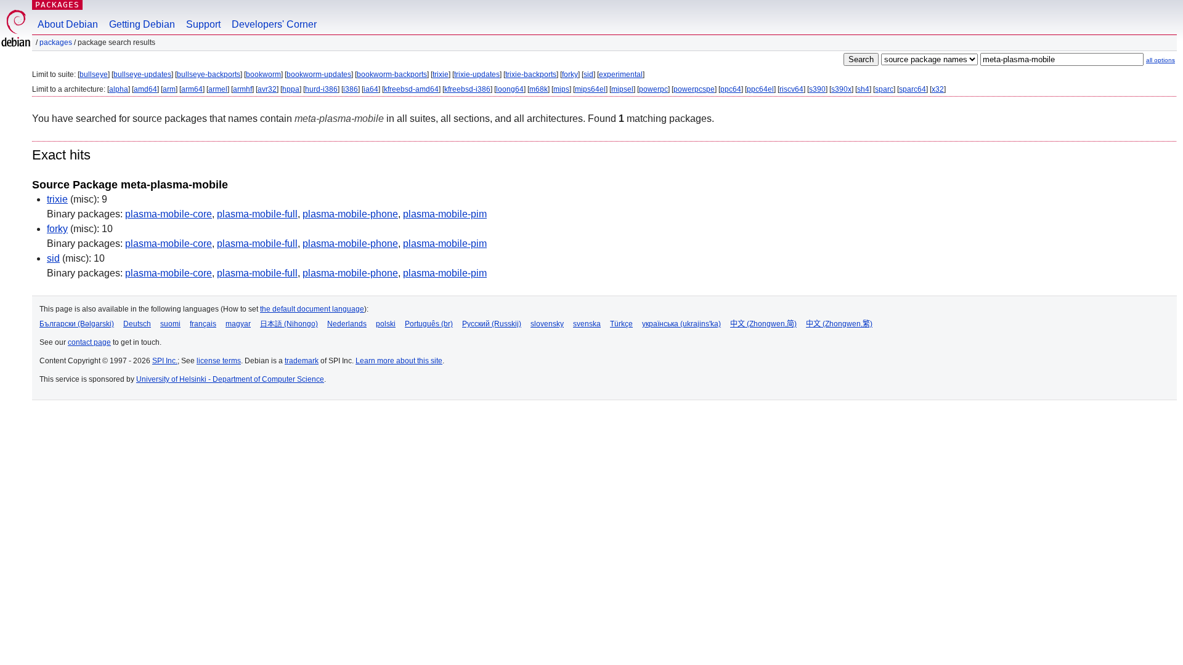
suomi (170, 324)
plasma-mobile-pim (445, 214)
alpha (118, 89)
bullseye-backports (208, 74)
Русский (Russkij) (491, 324)
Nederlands (347, 324)
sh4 (863, 89)
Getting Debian (142, 24)
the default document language (312, 309)
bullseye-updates (142, 74)
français (203, 324)
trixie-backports (530, 74)
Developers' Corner (274, 24)
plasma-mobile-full (257, 214)
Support (203, 24)
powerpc (653, 89)
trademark (302, 361)
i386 (350, 89)
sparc (884, 89)
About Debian (68, 24)
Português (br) (429, 324)
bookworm (263, 74)
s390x (841, 89)
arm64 (192, 89)
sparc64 (912, 89)
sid (588, 74)
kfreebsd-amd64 (411, 89)
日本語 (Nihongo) (289, 324)
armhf (242, 89)
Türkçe (621, 324)
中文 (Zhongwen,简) (763, 324)
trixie (441, 74)
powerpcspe (694, 89)
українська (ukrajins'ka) (681, 324)
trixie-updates (477, 74)
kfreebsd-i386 (467, 89)
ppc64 (730, 89)
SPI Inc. (164, 361)
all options (1160, 60)
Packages (57, 4)
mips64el (590, 89)
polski (386, 324)
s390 (817, 89)
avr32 (267, 89)
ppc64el (760, 89)
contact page (89, 342)
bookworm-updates (319, 74)
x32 (938, 89)
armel (217, 89)
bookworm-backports (392, 74)
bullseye (93, 74)
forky (570, 74)
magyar (238, 324)
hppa (290, 89)
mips (561, 89)
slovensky (547, 324)
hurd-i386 (321, 89)
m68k (538, 89)
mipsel (622, 89)
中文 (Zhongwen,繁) (839, 324)
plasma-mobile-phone (350, 214)
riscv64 (791, 89)
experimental (621, 74)
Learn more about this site (399, 361)
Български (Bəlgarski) (76, 324)
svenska (587, 324)
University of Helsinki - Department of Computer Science (230, 379)
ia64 (371, 89)
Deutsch (137, 324)
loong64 (510, 89)
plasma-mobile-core (168, 214)
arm (169, 89)
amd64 (145, 89)
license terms (219, 361)
